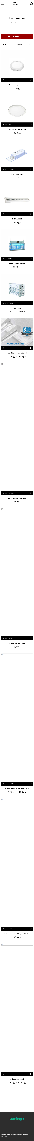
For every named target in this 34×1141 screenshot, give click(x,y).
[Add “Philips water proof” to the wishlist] (31, 1074)
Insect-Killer (17, 308)
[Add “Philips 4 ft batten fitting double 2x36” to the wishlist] (31, 929)
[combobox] (23, 44)
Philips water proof (17, 1079)
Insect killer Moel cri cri (17, 264)
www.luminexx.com (17, 1134)
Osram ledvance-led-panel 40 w (17, 789)
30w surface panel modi (17, 130)
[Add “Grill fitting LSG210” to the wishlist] (31, 214)
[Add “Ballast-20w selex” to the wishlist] (31, 169)
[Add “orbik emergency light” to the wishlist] (31, 638)
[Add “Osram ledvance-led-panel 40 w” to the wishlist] (31, 784)
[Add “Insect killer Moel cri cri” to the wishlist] (31, 259)
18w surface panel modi (17, 85)
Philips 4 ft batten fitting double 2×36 (17, 934)
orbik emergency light (17, 643)
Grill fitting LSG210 (17, 219)
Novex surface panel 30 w (17, 498)
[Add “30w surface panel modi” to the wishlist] (31, 124)
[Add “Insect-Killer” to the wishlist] (31, 303)
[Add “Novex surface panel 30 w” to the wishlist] (31, 493)
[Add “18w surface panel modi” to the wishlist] (31, 80)
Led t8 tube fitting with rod (17, 353)
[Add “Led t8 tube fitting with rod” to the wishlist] (31, 348)
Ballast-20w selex (17, 174)
